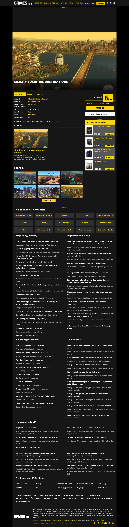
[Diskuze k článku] (37, 155)
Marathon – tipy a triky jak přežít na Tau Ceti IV (36, 245)
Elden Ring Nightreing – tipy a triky (31, 319)
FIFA (23, 230)
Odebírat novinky (99, 114)
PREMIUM (100, 3)
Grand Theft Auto (44, 215)
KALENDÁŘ (79, 3)
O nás (75, 520)
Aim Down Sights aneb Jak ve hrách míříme (86, 276)
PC (29, 117)
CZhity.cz (84, 498)
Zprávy (28, 495)
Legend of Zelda (105, 230)
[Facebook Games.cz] (94, 523)
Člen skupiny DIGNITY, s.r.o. (70, 523)
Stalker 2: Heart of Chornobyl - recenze (33, 367)
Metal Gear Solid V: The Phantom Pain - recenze (37, 396)
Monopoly (102, 484)
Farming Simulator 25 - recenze (29, 360)
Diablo (85, 223)
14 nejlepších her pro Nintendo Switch (83, 372)
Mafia (64, 215)
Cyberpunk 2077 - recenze (27, 374)
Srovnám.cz (108, 498)
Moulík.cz (55, 498)
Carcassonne (21, 484)
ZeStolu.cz (82, 495)
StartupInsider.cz (23, 501)
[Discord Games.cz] (105, 523)
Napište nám (99, 520)
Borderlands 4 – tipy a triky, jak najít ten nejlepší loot (39, 252)
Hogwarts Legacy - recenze (28, 364)
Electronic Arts (34, 102)
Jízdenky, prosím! (64, 488)
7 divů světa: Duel (85, 484)
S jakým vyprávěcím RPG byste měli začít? (34, 465)
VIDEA (71, 3)
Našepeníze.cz (95, 498)
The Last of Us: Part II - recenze (29, 349)
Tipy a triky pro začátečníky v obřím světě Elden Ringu (39, 311)
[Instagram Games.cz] (101, 523)
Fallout (24, 223)
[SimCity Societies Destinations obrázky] (31, 138)
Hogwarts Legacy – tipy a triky (29, 328)
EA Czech (32, 104)
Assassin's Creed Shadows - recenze (32, 353)
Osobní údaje (56, 520)
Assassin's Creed (23, 215)
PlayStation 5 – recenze (26, 428)
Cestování (48, 495)
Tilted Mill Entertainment (38, 99)
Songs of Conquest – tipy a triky (30, 308)
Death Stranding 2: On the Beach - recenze (34, 403)
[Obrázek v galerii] (25, 177)
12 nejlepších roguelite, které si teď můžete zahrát (89, 361)
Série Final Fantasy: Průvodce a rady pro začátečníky (90, 298)
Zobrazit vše (48, 200)
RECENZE (38, 3)
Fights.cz (65, 498)
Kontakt (69, 520)
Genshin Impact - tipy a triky (28, 295)
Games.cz (58, 495)
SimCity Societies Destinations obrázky (29, 151)
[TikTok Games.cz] (109, 523)
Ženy (40, 495)
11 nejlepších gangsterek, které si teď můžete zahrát (89, 358)
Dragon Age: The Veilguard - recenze (32, 389)
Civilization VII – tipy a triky (27, 275)
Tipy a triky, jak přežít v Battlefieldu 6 (32, 249)
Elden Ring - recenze (25, 371)
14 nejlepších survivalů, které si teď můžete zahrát (89, 406)
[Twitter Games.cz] (98, 523)
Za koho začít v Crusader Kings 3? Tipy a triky (36, 298)
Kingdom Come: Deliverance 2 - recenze (33, 356)
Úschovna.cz (36, 498)
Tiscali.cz (20, 495)
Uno (38, 488)
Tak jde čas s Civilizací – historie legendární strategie (90, 260)
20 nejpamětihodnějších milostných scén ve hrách (89, 273)
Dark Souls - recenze (25, 400)
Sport (34, 495)
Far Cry (44, 223)
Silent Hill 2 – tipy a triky (26, 336)
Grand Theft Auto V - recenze (29, 385)
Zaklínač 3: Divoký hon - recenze (30, 345)
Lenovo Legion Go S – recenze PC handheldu (86, 437)
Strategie (32, 114)
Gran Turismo (85, 230)
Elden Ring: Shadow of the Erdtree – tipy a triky (36, 315)
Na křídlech (103, 488)
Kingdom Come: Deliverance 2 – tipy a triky (34, 262)
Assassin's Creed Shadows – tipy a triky (33, 272)
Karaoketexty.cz (23, 498)
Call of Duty (64, 223)
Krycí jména (82, 488)
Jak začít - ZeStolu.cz (28, 447)
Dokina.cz (74, 498)
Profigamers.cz (70, 495)
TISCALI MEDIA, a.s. (54, 523)
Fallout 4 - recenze (24, 393)
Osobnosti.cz (94, 495)
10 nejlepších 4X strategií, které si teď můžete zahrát (90, 368)
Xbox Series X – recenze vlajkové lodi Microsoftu (37, 437)
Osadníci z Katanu (64, 484)
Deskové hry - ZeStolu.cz (30, 478)
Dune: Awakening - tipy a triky (29, 332)
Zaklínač (85, 215)
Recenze (100, 108)
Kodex (64, 520)
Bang (38, 484)
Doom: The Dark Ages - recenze (30, 407)
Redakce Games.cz (29, 155)
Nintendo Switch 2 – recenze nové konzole (85, 428)
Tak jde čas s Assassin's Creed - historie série (87, 263)
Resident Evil (44, 230)
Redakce (42, 520)
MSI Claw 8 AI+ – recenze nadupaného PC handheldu (90, 441)
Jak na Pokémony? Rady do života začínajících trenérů (39, 291)
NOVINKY (63, 3)
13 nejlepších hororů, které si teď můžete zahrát (87, 365)
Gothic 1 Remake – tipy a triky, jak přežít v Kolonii (37, 241)
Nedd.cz (46, 498)
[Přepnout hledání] (107, 3)
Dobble (19, 488)
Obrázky (19, 131)
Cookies (48, 520)
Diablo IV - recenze (24, 382)
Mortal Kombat (64, 230)
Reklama (35, 520)
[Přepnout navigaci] (110, 3)
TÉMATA (55, 3)
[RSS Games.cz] (112, 523)
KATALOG (47, 3)
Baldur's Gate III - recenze (27, 378)
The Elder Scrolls (105, 215)
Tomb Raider (105, 223)
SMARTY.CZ (89, 3)
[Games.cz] (23, 3)
